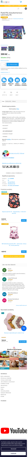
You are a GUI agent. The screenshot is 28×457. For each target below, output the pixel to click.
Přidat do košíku (13, 64)
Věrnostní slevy (4, 385)
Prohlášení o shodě (5, 383)
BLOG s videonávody (5, 376)
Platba (2, 389)
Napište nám (3, 394)
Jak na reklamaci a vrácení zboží (8, 382)
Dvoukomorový (11, 184)
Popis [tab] (3, 101)
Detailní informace (4, 72)
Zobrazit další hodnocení (21, 305)
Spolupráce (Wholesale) (6, 393)
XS (8, 180)
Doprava (2, 387)
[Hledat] (18, 8)
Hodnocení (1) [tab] (8, 101)
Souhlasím (13, 453)
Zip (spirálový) (11, 182)
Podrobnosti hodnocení (18, 18)
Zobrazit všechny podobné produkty (14, 256)
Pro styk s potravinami (13, 185)
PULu (18, 109)
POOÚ (20, 445)
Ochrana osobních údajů (6, 380)
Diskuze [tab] (14, 101)
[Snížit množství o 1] (6, 65)
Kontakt (2, 396)
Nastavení (13, 449)
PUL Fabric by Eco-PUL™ (14, 153)
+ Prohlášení (11, 157)
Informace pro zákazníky (6, 378)
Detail (23, 220)
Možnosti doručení (5, 60)
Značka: (5, 20)
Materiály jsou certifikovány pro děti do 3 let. (11, 163)
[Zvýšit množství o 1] (6, 63)
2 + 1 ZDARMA (11, 178)
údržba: (9, 139)
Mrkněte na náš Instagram (14, 349)
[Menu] (25, 8)
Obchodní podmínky (5, 391)
